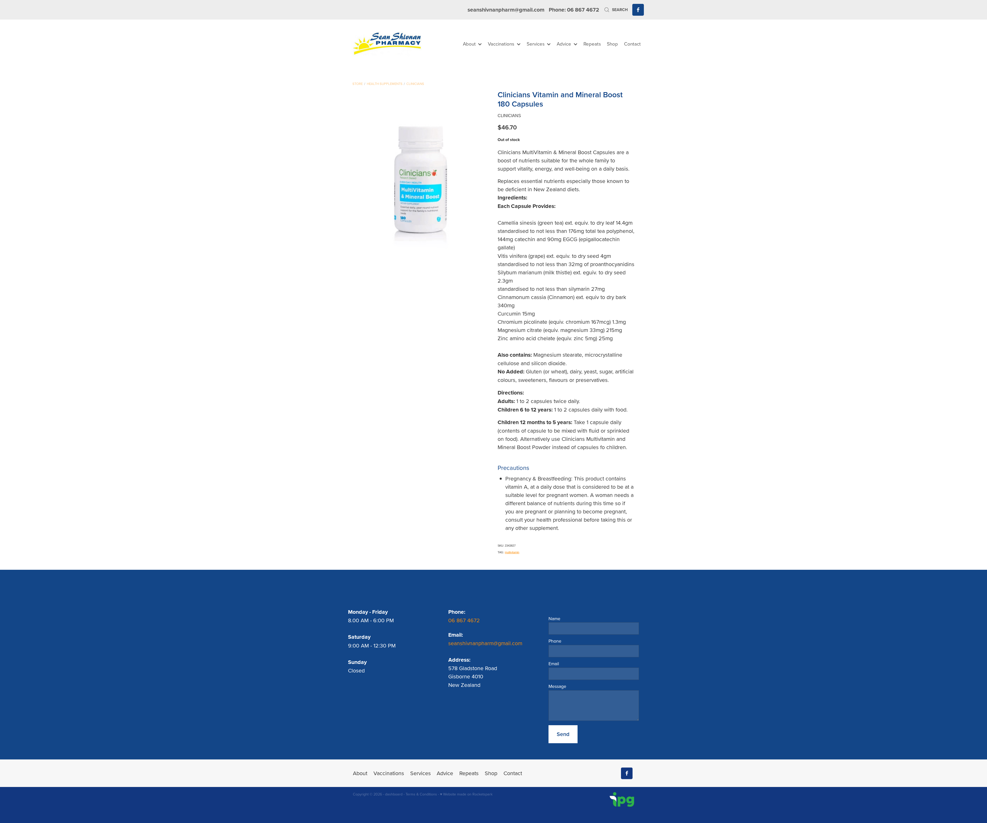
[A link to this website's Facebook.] (638, 9)
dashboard (394, 794)
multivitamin (512, 552)
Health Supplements (385, 83)
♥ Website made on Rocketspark (466, 794)
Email (554, 663)
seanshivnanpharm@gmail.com (506, 10)
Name (554, 618)
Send (563, 734)
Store (357, 83)
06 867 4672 (464, 620)
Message (557, 686)
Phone (555, 641)
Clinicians (415, 83)
